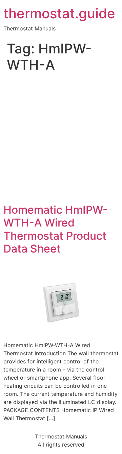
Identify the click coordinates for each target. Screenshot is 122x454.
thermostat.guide (59, 13)
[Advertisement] (61, 139)
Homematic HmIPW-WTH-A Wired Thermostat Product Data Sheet (55, 229)
